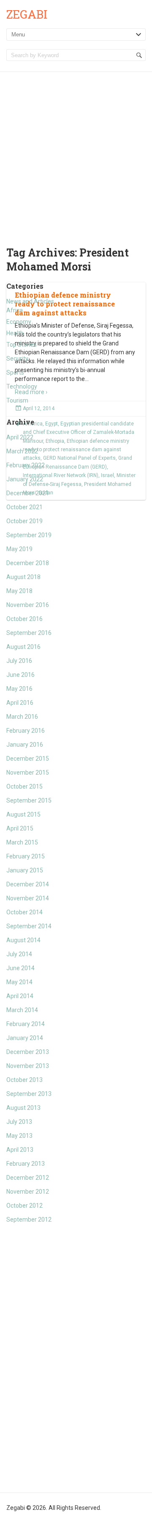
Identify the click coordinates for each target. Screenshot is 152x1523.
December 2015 (27, 758)
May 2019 (19, 549)
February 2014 (25, 1024)
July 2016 (19, 660)
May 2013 (19, 1135)
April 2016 (19, 702)
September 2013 (29, 1093)
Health (15, 333)
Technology (21, 386)
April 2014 (19, 996)
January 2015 (24, 870)
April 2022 (19, 437)
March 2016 (22, 716)
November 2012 (27, 1191)
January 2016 (24, 744)
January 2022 (24, 479)
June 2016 (20, 674)
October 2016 (24, 618)
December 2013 (27, 1051)
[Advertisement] (76, 152)
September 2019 (29, 535)
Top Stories (21, 344)
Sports (15, 372)
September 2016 (29, 632)
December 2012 (27, 1177)
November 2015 (27, 772)
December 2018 (27, 563)
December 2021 (27, 493)
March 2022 (22, 451)
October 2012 (24, 1205)
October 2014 (24, 912)
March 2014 (22, 1010)
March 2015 (22, 842)
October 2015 (24, 786)
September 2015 (29, 800)
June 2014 (20, 968)
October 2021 (24, 507)
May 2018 (19, 591)
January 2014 (24, 1038)
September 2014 (29, 926)
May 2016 (19, 688)
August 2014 (23, 940)
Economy (18, 321)
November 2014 (27, 898)
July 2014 (19, 954)
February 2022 (25, 465)
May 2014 (19, 982)
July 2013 (19, 1121)
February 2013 (25, 1163)
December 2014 (27, 884)
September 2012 (29, 1219)
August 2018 (23, 577)
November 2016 (27, 604)
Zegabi (26, 14)
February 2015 (25, 856)
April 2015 (19, 828)
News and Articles (30, 301)
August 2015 (23, 814)
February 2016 (25, 730)
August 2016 (23, 646)
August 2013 (23, 1107)
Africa (14, 310)
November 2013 (27, 1065)
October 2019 (24, 521)
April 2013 (19, 1149)
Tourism (17, 400)
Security (17, 358)
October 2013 (24, 1079)
